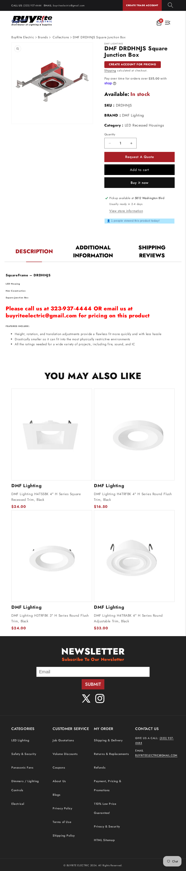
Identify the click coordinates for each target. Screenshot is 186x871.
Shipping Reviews (152, 251)
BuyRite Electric (22, 37)
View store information (126, 211)
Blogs (57, 795)
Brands (43, 37)
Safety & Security (23, 754)
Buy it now (140, 182)
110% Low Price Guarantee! (105, 808)
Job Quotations (63, 740)
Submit (93, 684)
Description (34, 251)
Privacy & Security (107, 826)
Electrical (17, 804)
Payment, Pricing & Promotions (107, 785)
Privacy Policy (62, 808)
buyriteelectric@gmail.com (69, 5)
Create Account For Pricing (132, 64)
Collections (61, 37)
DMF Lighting (133, 115)
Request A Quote (139, 156)
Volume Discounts (65, 754)
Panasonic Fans (22, 767)
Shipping (110, 70)
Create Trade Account (142, 5)
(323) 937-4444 (32, 5)
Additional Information (93, 251)
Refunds (99, 767)
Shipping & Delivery (108, 740)
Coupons (59, 767)
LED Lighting (20, 740)
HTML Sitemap (104, 840)
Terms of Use (62, 822)
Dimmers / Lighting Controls (25, 785)
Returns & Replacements (111, 754)
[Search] (170, 5)
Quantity (109, 134)
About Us (59, 781)
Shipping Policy (64, 835)
